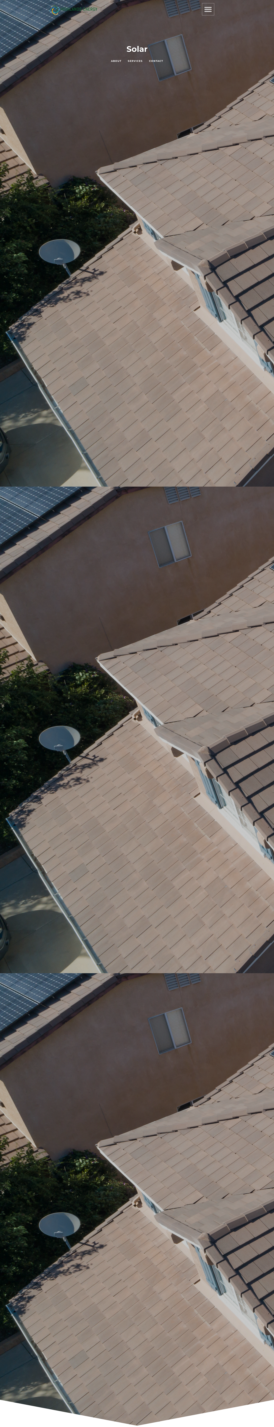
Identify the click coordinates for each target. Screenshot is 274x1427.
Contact (156, 60)
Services (135, 60)
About (116, 60)
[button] (208, 9)
